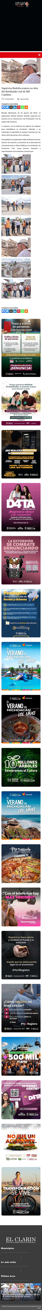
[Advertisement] (21, 30)
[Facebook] (3, 107)
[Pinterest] (18, 107)
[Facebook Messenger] (7, 107)
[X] (11, 107)
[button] (39, 55)
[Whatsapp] (22, 107)
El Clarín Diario (9, 99)
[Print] (26, 107)
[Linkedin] (15, 107)
